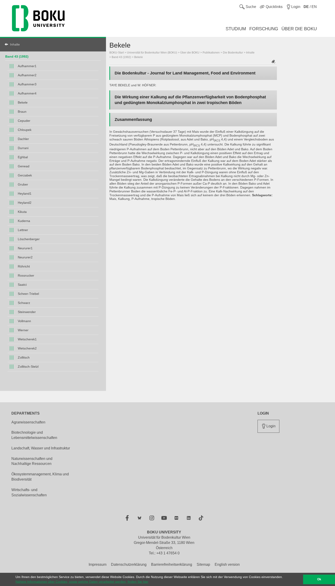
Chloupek (24, 130)
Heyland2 (24, 202)
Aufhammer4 (27, 93)
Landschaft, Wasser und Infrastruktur (40, 448)
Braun (22, 111)
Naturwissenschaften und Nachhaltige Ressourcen (31, 461)
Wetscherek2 (27, 348)
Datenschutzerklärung (129, 564)
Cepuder (24, 120)
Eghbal (23, 157)
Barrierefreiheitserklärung (171, 564)
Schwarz (24, 303)
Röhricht (24, 266)
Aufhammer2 (27, 75)
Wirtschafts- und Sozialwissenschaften (29, 492)
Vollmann (24, 321)
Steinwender (27, 312)
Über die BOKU (189, 52)
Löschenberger (29, 239)
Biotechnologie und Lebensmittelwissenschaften (34, 435)
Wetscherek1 (27, 339)
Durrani (23, 148)
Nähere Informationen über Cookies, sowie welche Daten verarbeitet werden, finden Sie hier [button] (81, 581)
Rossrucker (26, 275)
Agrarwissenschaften (28, 422)
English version (227, 564)
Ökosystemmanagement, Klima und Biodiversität (40, 476)
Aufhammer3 (27, 84)
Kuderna (24, 221)
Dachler (23, 139)
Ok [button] (319, 579)
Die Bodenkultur (233, 52)
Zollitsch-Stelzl (28, 366)
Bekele (23, 102)
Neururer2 (25, 257)
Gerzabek (25, 175)
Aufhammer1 (27, 66)
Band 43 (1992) (16, 56)
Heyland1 (24, 193)
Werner (23, 330)
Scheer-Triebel (28, 294)
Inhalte (15, 44)
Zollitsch (24, 357)
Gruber (23, 184)
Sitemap (203, 564)
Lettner (23, 230)
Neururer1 (25, 248)
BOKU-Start (116, 52)
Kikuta (22, 212)
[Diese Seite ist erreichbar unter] (273, 62)
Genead (23, 166)
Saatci (22, 284)
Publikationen (211, 52)
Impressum (97, 564)
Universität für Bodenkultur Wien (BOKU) (152, 52)
